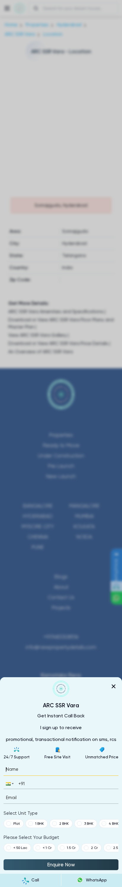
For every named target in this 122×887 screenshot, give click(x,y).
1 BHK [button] (39, 823)
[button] (9, 783)
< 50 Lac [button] (20, 848)
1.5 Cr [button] (71, 848)
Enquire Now (61, 865)
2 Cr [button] (94, 848)
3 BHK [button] (88, 823)
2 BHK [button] (64, 823)
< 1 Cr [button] (47, 848)
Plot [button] (16, 823)
